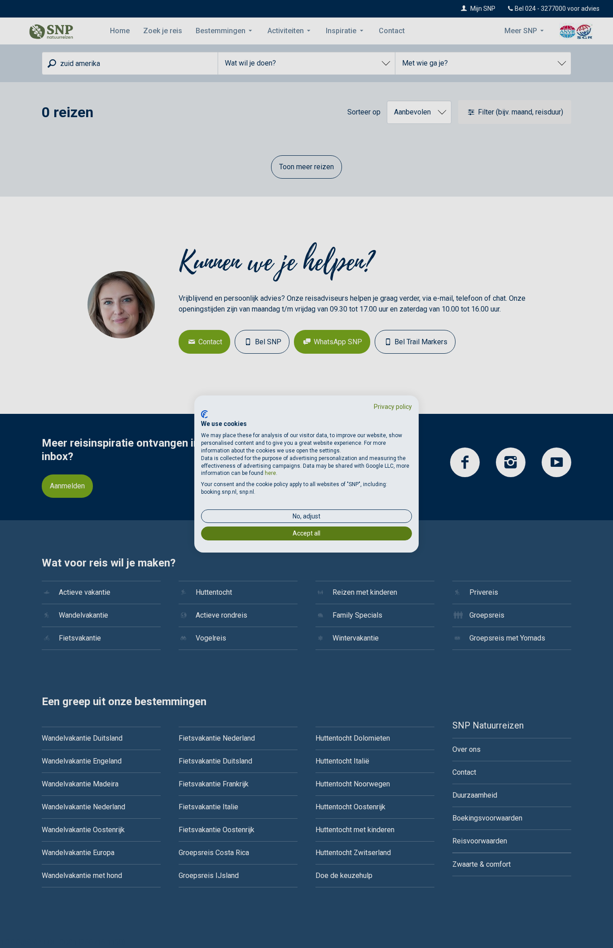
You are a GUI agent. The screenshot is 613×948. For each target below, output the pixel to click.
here (270, 473)
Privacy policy (393, 406)
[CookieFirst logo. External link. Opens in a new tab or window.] (204, 414)
